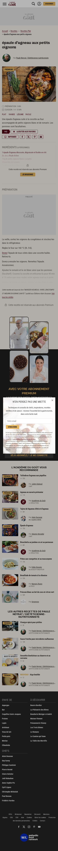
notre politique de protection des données (24, 439)
